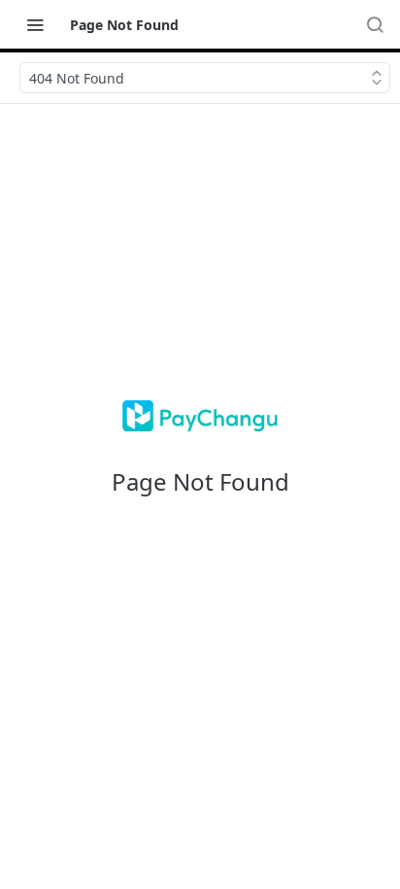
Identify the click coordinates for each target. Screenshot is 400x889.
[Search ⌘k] (374, 24)
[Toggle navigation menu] (34, 24)
